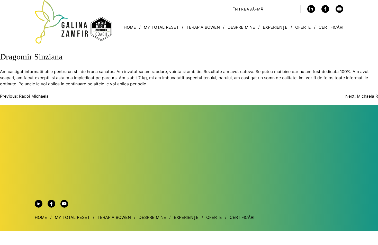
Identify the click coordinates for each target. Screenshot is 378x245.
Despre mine (241, 27)
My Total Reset (161, 27)
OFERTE (303, 27)
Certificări (331, 27)
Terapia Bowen (203, 27)
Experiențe (275, 27)
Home (130, 27)
